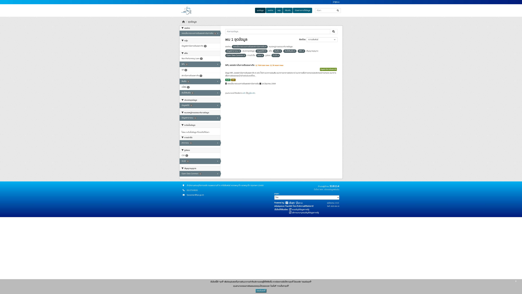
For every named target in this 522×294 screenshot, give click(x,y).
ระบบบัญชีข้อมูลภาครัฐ (300, 209)
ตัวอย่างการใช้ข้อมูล (302, 10)
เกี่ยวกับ (288, 10)
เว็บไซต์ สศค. (319, 189)
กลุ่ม (279, 10)
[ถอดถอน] (265, 47)
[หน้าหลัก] (183, 22)
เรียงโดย (302, 39)
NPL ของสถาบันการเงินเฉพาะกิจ (240, 65)
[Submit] (338, 10)
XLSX (228, 80)
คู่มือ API (252, 93)
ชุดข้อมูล (260, 10)
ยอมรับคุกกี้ (261, 290)
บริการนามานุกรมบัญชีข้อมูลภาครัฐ (305, 212)
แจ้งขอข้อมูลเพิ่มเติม (331, 189)
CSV (233, 80)
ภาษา (276, 193)
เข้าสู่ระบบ (336, 2)
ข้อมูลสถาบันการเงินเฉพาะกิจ (328, 69)
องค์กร (270, 10)
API (244, 93)
